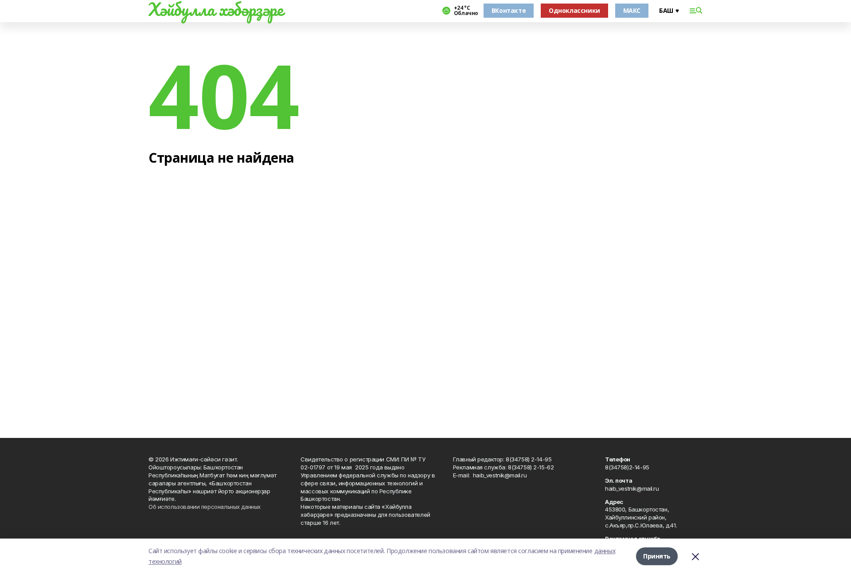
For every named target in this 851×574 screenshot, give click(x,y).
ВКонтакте (509, 10)
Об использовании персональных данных (204, 506)
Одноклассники (574, 10)
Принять (657, 556)
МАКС (631, 10)
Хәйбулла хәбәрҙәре (215, 9)
